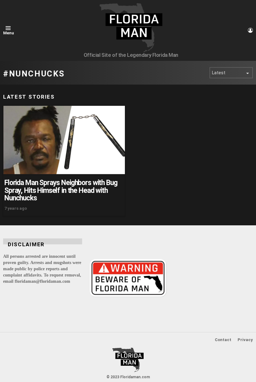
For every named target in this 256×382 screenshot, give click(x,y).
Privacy (245, 339)
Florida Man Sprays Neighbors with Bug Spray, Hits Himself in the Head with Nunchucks (60, 190)
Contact (223, 339)
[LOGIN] (250, 30)
